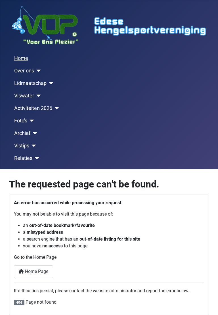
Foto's (20, 121)
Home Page (36, 271)
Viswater (24, 96)
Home (21, 58)
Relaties (23, 158)
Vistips (21, 146)
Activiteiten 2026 (33, 108)
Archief (22, 133)
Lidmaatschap (30, 83)
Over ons (24, 71)
